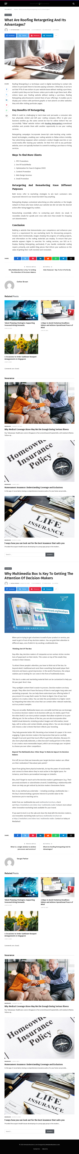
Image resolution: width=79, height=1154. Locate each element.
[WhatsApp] (7, 110)
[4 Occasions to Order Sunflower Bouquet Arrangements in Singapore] (21, 344)
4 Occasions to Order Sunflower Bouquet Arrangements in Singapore (21, 358)
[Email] (7, 116)
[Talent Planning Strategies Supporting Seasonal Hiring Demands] (21, 310)
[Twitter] (7, 95)
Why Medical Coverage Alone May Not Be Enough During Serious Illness (37, 429)
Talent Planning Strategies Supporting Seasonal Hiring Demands (20, 324)
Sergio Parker (15, 583)
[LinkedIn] (7, 100)
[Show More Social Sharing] (56, 35)
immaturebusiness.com (53, 1144)
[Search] (73, 3)
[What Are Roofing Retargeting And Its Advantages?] (39, 59)
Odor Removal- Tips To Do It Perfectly (57, 270)
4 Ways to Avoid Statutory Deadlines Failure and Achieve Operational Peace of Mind (57, 325)
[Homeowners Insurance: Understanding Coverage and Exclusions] (39, 461)
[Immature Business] (39, 3)
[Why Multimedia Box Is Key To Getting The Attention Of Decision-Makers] (39, 613)
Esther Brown (15, 29)
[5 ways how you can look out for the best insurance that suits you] (39, 517)
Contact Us (36, 1149)
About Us (45, 1149)
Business (8, 14)
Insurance (8, 426)
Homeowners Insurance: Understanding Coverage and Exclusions (34, 487)
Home (16, 9)
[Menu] (6, 3)
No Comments (37, 29)
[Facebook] (7, 89)
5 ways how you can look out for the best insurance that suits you (34, 543)
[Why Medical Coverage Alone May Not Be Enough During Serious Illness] (39, 403)
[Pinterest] (7, 105)
